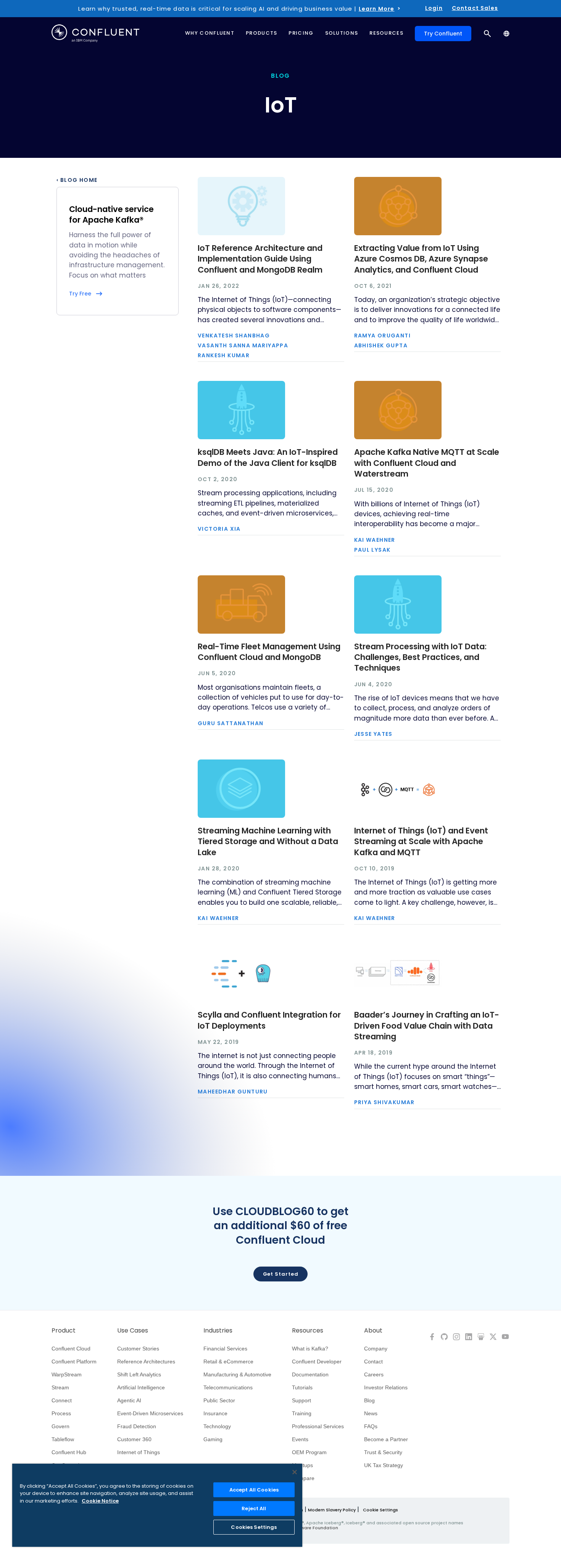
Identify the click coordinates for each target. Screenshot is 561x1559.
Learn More (377, 9)
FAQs (370, 1426)
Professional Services (318, 1426)
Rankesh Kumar (224, 355)
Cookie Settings (380, 1510)
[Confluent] (95, 33)
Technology (217, 1426)
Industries (217, 1330)
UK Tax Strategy (383, 1465)
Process (61, 1413)
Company (375, 1348)
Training (301, 1413)
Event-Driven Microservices (150, 1413)
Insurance (215, 1413)
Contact (373, 1361)
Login (434, 8)
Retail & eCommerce (228, 1361)
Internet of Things (138, 1452)
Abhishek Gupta (381, 345)
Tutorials (302, 1387)
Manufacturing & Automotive (237, 1374)
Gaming (212, 1439)
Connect (62, 1400)
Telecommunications (228, 1387)
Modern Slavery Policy (332, 1510)
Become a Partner (386, 1439)
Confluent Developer (317, 1361)
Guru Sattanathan (230, 723)
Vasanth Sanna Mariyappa (243, 345)
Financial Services (225, 1348)
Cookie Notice (100, 1500)
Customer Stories (138, 1348)
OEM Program (309, 1452)
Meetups (302, 1465)
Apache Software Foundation (305, 1528)
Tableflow (63, 1439)
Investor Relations (386, 1387)
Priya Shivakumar (384, 1102)
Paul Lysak (372, 550)
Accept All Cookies (254, 1489)
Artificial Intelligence (141, 1387)
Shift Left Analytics (139, 1374)
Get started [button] (280, 1274)
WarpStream (67, 1374)
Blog (369, 1400)
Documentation (310, 1374)
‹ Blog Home (76, 180)
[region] (157, 1505)
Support (301, 1400)
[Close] (294, 1472)
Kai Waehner (374, 540)
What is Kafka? (310, 1348)
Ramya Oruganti (382, 335)
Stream (60, 1387)
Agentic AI (129, 1400)
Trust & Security (383, 1452)
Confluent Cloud (71, 1348)
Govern (60, 1426)
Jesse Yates (373, 734)
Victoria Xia (219, 529)
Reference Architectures (146, 1361)
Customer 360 (134, 1439)
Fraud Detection (136, 1426)
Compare (303, 1478)
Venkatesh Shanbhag (234, 335)
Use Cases (132, 1330)
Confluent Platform (74, 1361)
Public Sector (219, 1400)
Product (64, 1330)
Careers (374, 1374)
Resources (307, 1330)
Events (300, 1439)
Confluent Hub (69, 1452)
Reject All (254, 1508)
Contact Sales (475, 8)
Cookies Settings (254, 1527)
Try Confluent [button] (443, 33)
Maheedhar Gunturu (233, 1092)
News (370, 1413)
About (373, 1330)
